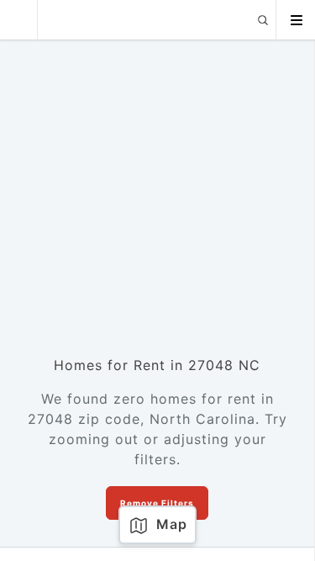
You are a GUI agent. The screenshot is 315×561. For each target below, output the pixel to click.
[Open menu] (296, 20)
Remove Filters (157, 503)
